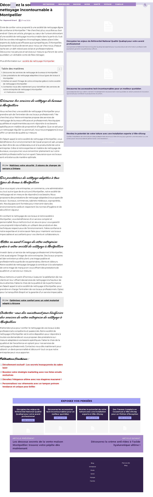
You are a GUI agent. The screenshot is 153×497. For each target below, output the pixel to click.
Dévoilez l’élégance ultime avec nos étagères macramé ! (32, 379)
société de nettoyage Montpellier (38, 61)
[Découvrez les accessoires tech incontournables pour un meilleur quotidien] (108, 69)
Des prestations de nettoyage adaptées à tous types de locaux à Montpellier (31, 76)
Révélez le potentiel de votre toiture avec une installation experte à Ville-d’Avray (106, 133)
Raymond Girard (10, 20)
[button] (145, 4)
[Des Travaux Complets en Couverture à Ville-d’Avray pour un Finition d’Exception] (124, 426)
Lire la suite (28, 420)
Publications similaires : (16, 92)
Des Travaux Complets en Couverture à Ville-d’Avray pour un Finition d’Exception (125, 411)
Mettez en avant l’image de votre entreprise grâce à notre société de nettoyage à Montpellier (31, 82)
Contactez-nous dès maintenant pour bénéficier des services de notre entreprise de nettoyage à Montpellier (31, 88)
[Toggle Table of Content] (58, 69)
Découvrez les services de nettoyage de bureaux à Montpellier (30, 72)
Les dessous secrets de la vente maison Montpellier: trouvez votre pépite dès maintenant (38, 445)
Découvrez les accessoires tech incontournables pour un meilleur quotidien (104, 89)
